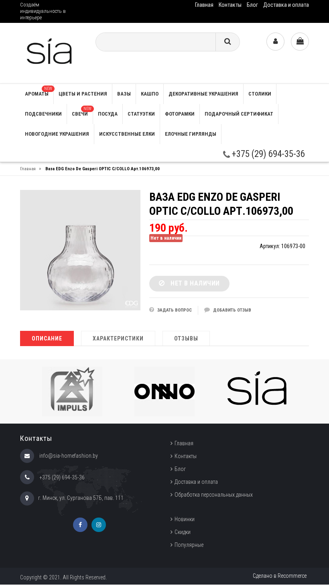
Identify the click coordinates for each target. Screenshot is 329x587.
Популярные (189, 545)
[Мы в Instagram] (98, 525)
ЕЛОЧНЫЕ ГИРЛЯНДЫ (190, 134)
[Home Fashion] (51, 53)
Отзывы (186, 338)
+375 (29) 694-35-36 (267, 154)
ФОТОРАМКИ (180, 114)
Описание (47, 338)
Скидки (183, 532)
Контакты (230, 5)
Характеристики (118, 338)
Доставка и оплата (286, 5)
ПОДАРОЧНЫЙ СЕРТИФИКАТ (239, 114)
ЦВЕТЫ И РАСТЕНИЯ (83, 94)
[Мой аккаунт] (275, 42)
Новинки (185, 519)
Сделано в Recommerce (280, 576)
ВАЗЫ (124, 94)
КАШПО (149, 94)
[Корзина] (300, 42)
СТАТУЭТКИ (141, 114)
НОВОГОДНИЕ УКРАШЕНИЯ (57, 134)
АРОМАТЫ (38, 91)
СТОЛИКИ (259, 94)
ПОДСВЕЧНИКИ (43, 114)
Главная (204, 5)
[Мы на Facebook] (80, 525)
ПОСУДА (108, 114)
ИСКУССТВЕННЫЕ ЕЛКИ (127, 134)
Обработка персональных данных (214, 494)
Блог (252, 5)
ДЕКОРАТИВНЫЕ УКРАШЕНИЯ (203, 94)
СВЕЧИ (81, 111)
